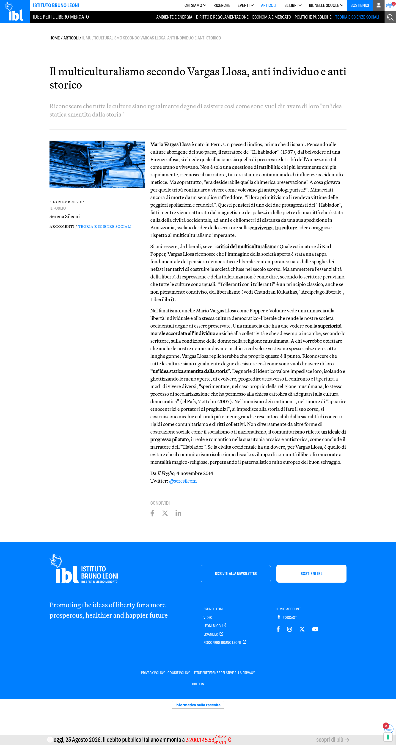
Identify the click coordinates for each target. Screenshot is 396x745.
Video (208, 617)
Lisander (211, 634)
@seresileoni (183, 481)
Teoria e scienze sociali (357, 17)
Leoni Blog (212, 625)
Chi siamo (193, 5)
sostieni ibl (311, 573)
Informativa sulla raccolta (198, 705)
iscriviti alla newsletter (236, 573)
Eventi (244, 5)
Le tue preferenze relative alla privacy (223, 673)
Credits (198, 684)
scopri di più (329, 739)
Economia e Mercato (271, 17)
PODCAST (289, 617)
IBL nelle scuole (324, 5)
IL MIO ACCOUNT (288, 609)
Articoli (268, 5)
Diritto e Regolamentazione (222, 17)
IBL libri (290, 5)
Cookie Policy (179, 673)
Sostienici (360, 5)
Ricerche (222, 5)
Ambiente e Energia (174, 17)
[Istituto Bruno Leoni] (16, 11)
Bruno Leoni (213, 609)
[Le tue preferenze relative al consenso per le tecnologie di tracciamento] (388, 737)
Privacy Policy (153, 673)
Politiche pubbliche (313, 17)
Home (55, 38)
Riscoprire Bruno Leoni (223, 642)
